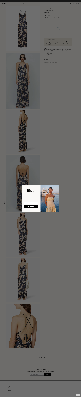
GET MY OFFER (31, 206)
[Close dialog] (58, 186)
